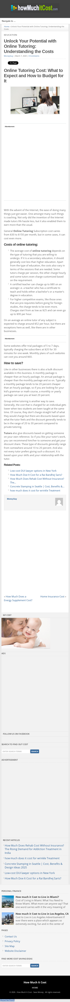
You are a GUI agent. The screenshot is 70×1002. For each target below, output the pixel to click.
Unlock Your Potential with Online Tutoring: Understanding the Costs (30, 46)
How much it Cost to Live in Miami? (37, 896)
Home (6, 26)
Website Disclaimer (15, 950)
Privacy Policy (12, 941)
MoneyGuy (8, 56)
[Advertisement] (35, 163)
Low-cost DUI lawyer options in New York (30, 873)
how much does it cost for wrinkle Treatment (32, 858)
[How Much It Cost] (35, 11)
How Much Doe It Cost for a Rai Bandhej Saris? (33, 878)
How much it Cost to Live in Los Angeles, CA (42, 913)
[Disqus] (35, 554)
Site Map (9, 946)
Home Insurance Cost (52, 596)
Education (10, 34)
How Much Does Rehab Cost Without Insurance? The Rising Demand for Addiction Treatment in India (34, 849)
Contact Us (11, 936)
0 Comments (34, 56)
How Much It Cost (35, 982)
